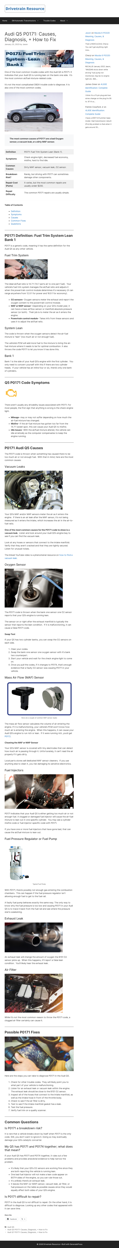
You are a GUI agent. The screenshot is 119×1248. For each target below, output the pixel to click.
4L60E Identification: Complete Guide (96, 88)
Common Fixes (18, 220)
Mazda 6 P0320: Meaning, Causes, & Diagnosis (97, 36)
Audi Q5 (10, 1227)
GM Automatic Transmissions (24, 21)
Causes (14, 217)
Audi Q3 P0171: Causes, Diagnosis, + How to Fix (27, 1229)
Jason (88, 33)
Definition (15, 211)
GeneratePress (76, 1244)
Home (4, 21)
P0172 (8, 736)
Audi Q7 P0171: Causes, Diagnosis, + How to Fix (27, 1232)
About (62, 21)
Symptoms (16, 214)
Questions (16, 224)
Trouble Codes (49, 21)
